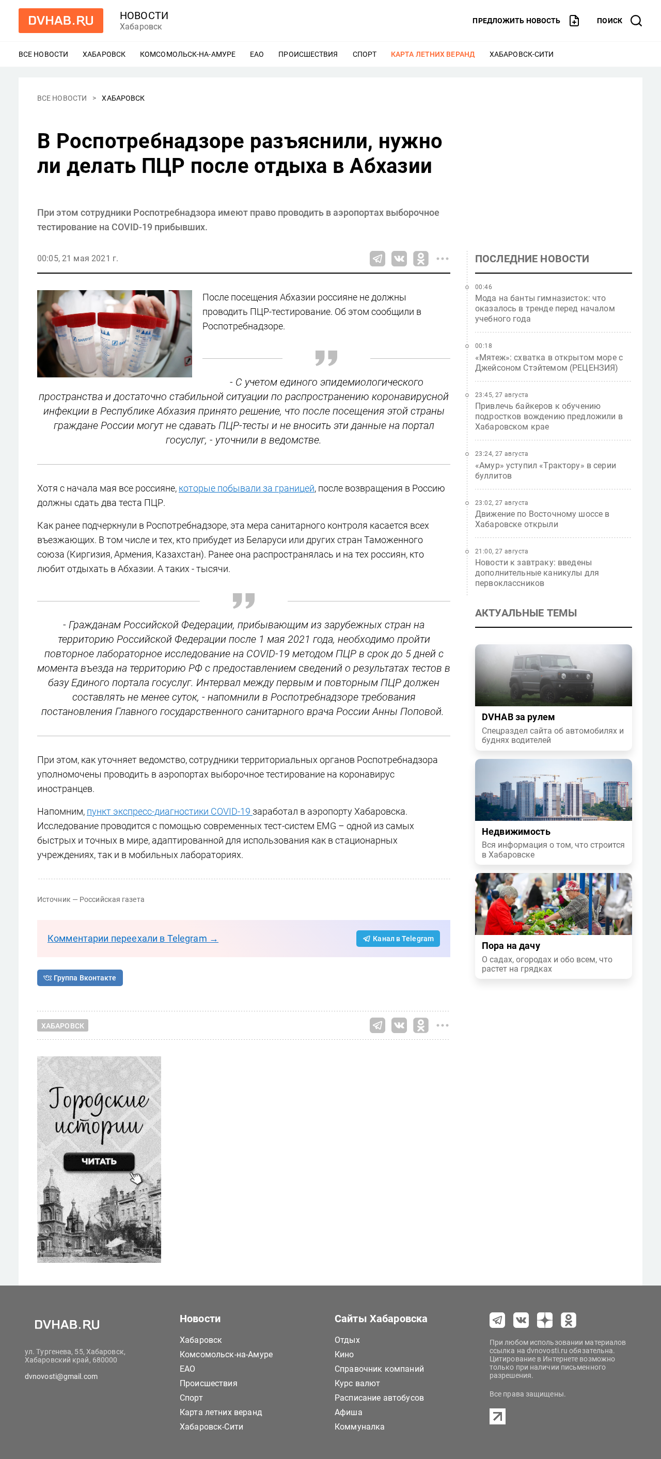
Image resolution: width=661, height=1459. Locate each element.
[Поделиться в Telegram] (377, 258)
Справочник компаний (379, 1369)
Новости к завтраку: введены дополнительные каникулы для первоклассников (537, 573)
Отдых (347, 1340)
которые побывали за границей (246, 488)
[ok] (568, 1320)
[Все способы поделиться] (442, 258)
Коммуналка (360, 1427)
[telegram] (497, 1320)
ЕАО (257, 54)
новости (144, 15)
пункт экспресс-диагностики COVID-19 (170, 811)
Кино (344, 1354)
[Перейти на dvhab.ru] (61, 20)
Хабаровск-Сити (522, 54)
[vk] (521, 1320)
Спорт (365, 54)
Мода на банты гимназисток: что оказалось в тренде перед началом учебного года (545, 308)
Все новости (43, 54)
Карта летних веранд (433, 54)
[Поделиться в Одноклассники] (421, 258)
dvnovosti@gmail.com (61, 1376)
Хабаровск (104, 54)
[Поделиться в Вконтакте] (399, 258)
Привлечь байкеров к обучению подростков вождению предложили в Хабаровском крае (549, 416)
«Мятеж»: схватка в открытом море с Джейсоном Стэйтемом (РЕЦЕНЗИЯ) (549, 363)
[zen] (545, 1320)
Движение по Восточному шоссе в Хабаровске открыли (542, 519)
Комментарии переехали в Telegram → (133, 938)
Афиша (349, 1412)
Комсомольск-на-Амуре (187, 54)
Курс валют (358, 1383)
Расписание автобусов (379, 1398)
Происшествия (308, 54)
